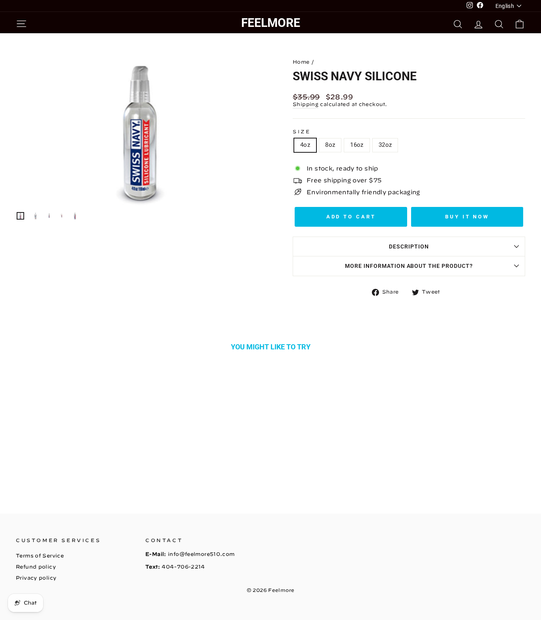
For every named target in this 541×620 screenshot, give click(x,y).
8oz (330, 144)
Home (301, 62)
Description (409, 246)
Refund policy (36, 567)
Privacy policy (36, 578)
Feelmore (270, 22)
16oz (357, 144)
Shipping (305, 104)
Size (302, 131)
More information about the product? (409, 266)
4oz (305, 144)
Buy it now (467, 217)
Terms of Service (40, 556)
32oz (385, 144)
